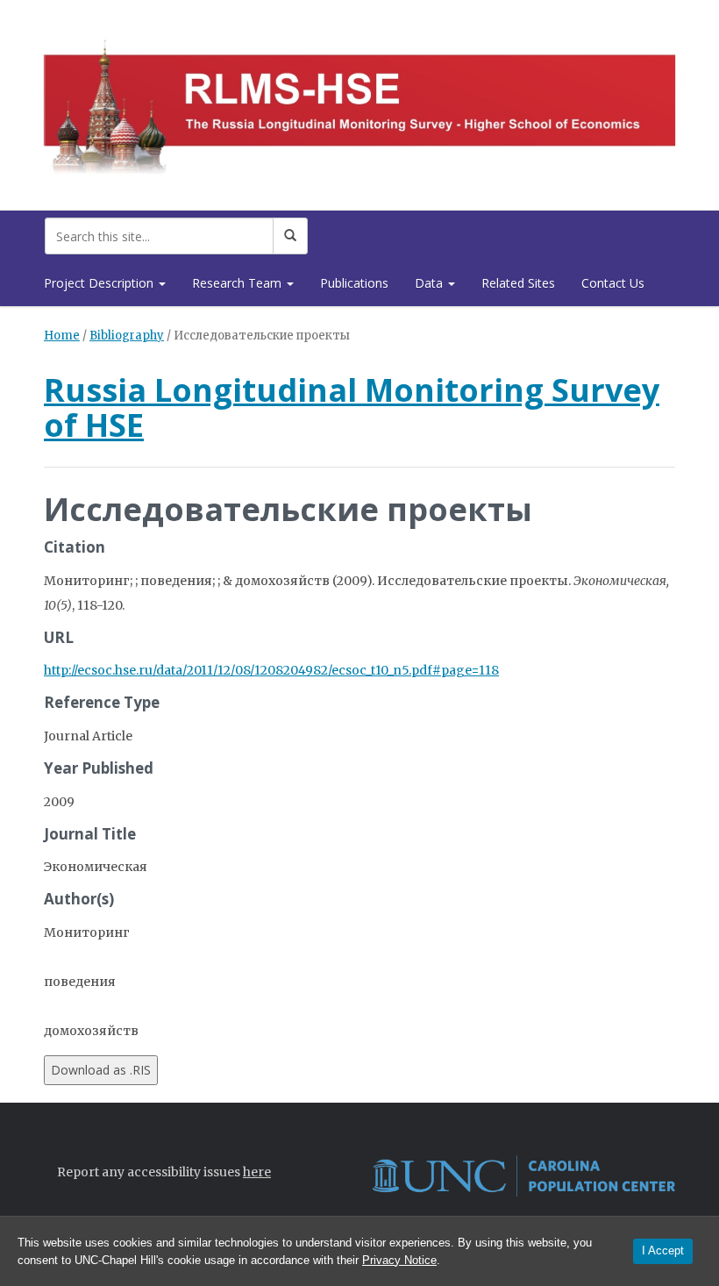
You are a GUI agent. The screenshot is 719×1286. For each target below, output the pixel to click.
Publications (354, 283)
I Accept (663, 1250)
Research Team (238, 283)
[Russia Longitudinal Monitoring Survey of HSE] (359, 102)
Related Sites (518, 283)
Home (62, 335)
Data (430, 283)
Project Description (100, 283)
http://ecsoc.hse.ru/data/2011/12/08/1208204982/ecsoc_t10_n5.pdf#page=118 (271, 670)
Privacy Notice (399, 1260)
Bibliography (126, 335)
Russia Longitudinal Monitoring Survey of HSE (351, 407)
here (257, 1172)
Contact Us (612, 283)
